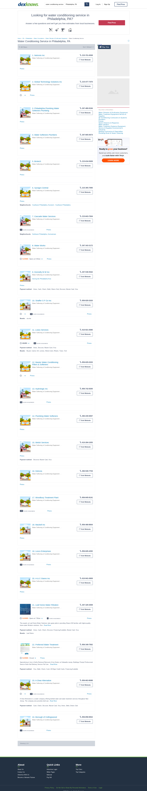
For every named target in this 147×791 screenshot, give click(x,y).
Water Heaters (104, 124)
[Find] (86, 4)
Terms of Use (92, 788)
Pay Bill (49, 777)
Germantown (52, 234)
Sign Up (107, 4)
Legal (100, 788)
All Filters (24, 47)
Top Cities (79, 769)
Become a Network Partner (26, 777)
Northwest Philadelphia (39, 234)
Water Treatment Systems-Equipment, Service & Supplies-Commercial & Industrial (112, 128)
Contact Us (21, 772)
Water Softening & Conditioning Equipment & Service (49, 58)
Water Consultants (39, 38)
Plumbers (102, 119)
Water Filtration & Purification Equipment (56, 38)
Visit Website (86, 60)
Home (19, 38)
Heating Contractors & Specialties (111, 131)
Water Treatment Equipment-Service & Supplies (112, 115)
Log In (98, 4)
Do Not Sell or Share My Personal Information (71, 788)
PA (23, 38)
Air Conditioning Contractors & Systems (113, 118)
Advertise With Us (23, 775)
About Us (21, 769)
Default (89, 47)
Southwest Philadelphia (39, 205)
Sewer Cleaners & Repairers (109, 123)
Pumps (101, 121)
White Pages (51, 772)
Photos (22, 69)
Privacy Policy (49, 788)
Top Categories (80, 772)
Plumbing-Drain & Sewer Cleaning (111, 133)
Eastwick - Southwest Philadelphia (59, 205)
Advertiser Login (52, 769)
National (49, 775)
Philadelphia (29, 38)
